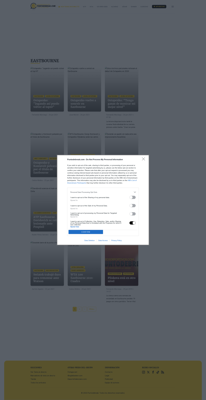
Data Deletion (89, 240)
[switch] (132, 197)
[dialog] (103, 200)
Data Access (103, 240)
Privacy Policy (116, 240)
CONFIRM (85, 232)
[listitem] (103, 192)
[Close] (144, 159)
